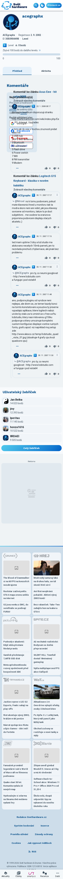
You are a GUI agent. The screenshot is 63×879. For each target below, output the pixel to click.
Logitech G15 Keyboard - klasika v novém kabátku (34, 180)
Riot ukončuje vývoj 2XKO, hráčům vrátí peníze (16, 717)
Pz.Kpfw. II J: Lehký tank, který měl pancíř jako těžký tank (46, 718)
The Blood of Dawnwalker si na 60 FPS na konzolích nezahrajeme (16, 581)
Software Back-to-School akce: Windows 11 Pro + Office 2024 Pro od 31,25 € (46, 784)
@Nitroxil (19, 201)
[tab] (17, 71)
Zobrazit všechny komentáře (29, 100)
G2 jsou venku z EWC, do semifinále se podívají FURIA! (15, 608)
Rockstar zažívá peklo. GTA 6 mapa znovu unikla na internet (16, 595)
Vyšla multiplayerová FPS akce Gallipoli (46, 670)
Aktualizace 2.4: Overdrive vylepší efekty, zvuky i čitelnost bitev (46, 705)
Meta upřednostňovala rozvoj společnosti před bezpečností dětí (15, 668)
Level (11, 45)
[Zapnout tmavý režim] (42, 5)
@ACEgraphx (22, 272)
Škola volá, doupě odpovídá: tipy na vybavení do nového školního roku (44, 800)
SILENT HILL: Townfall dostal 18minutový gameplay (45, 658)
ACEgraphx (24, 106)
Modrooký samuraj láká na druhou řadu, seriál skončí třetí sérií (46, 581)
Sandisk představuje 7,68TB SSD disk (13, 657)
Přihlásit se (54, 5)
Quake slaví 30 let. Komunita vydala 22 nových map (13, 786)
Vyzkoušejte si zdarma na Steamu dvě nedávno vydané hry (15, 799)
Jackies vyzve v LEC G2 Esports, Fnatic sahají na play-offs (15, 705)
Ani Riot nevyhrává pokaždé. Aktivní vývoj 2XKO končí (45, 595)
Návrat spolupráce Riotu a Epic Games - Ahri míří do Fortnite (15, 728)
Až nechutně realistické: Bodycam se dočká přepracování (46, 645)
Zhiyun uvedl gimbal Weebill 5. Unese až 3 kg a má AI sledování (46, 769)
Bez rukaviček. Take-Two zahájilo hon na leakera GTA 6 (47, 608)
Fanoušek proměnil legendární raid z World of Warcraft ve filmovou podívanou (15, 770)
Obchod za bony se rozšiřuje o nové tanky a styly (46, 732)
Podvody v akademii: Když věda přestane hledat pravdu (14, 645)
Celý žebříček (31, 448)
